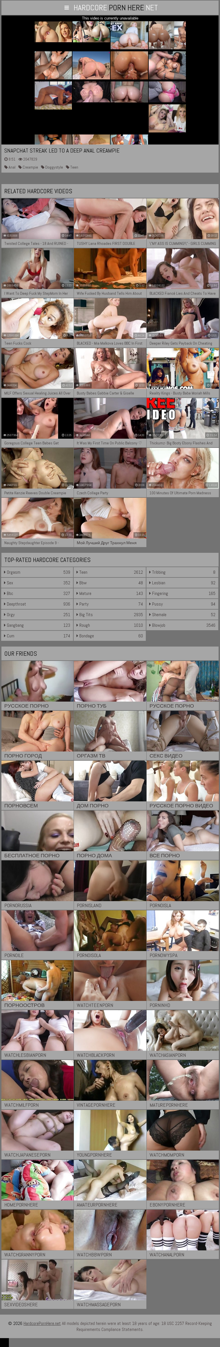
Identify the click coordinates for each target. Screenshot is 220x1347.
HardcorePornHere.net (42, 1323)
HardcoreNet (116, 8)
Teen (73, 167)
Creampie (30, 167)
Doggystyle (53, 167)
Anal (11, 167)
